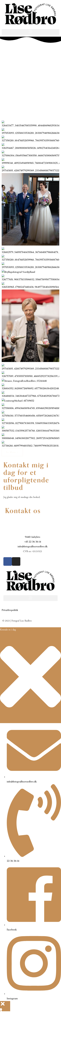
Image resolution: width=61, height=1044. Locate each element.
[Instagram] (16, 561)
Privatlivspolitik (10, 610)
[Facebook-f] (7, 561)
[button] (30, 32)
